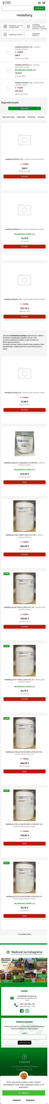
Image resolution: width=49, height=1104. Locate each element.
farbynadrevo (27, 1011)
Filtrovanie (24, 108)
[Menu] (44, 3)
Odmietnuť (17, 1100)
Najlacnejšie (21, 117)
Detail (25, 482)
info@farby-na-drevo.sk (27, 996)
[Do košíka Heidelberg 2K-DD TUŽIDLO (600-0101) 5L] (24, 699)
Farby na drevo (22, 1011)
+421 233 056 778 (27, 1004)
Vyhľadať (39, 8)
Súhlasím (25, 1093)
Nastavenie (30, 1100)
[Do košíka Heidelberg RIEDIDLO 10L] (24, 316)
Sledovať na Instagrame (26, 952)
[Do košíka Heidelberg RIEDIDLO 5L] (24, 410)
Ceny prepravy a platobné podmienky (25, 1066)
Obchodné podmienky (24, 1069)
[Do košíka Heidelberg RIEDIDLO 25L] (24, 176)
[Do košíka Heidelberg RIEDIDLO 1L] (24, 246)
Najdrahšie (31, 117)
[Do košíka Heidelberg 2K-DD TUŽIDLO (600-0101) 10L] (24, 627)
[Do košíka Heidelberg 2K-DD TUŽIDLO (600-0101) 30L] (24, 554)
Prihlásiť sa (24, 1043)
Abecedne (41, 117)
